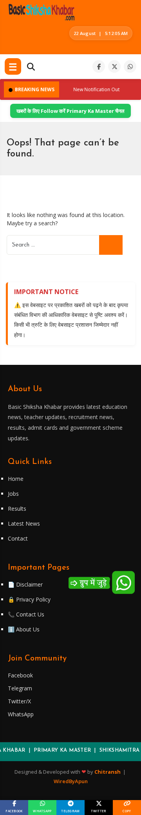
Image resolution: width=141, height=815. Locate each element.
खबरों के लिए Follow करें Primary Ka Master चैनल (70, 110)
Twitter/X (19, 701)
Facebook (20, 675)
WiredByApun (71, 781)
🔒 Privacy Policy (29, 599)
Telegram (20, 688)
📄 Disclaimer (25, 584)
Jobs (13, 493)
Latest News (24, 523)
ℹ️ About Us (24, 629)
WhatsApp (21, 714)
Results (17, 508)
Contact (18, 538)
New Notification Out (93, 89)
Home (16, 478)
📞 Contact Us (26, 614)
